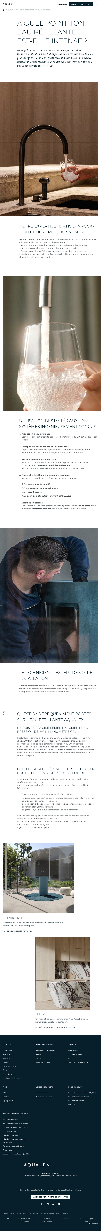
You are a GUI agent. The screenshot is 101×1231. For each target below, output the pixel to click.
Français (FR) (33, 1213)
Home (3, 10)
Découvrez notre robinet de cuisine (57, 1027)
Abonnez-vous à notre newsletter (50, 1197)
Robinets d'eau (75, 1087)
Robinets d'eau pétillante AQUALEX (82, 1093)
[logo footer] (50, 1165)
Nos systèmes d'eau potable (15, 1113)
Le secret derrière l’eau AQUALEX (16, 1154)
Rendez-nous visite (44, 1087)
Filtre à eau (7, 1150)
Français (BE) (22, 1213)
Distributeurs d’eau (10, 1135)
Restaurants (7, 1058)
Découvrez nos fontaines (19, 931)
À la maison (7, 1050)
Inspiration (62, 4)
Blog (70, 1058)
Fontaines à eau (9, 1131)
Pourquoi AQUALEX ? (44, 1062)
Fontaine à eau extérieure (13, 1146)
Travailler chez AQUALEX (78, 1062)
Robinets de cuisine (76, 1101)
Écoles (5, 1070)
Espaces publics (9, 1066)
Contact (6, 1097)
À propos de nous (75, 1054)
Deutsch (43, 1213)
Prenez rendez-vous (81, 4)
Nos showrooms (42, 1093)
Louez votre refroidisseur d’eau (15, 1127)
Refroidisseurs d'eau (11, 1119)
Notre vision (73, 1050)
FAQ (4, 1093)
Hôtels (5, 1062)
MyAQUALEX (8, 1101)
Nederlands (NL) (53, 1213)
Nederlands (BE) (9, 1213)
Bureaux (6, 1054)
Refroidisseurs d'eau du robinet (15, 1123)
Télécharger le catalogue (45, 1050)
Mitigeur (71, 1105)
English (64, 1213)
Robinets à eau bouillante (78, 1097)
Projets (38, 1054)
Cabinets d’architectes (12, 1078)
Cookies (9, 1219)
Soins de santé (9, 1074)
